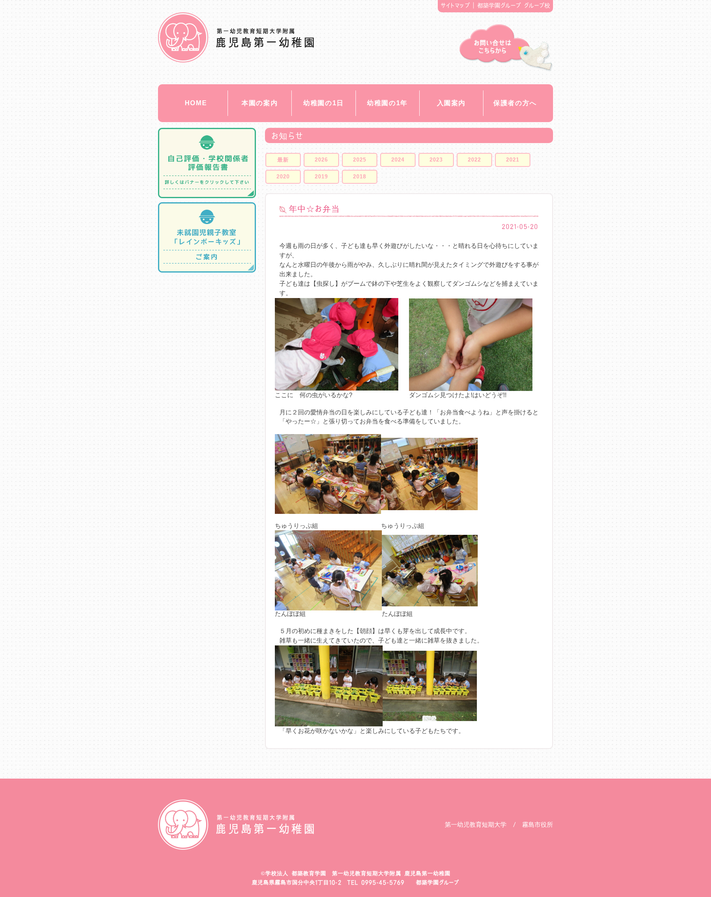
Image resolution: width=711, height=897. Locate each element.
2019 (321, 176)
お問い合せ (506, 48)
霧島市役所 (537, 824)
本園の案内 (260, 102)
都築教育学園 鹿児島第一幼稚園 (236, 37)
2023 (436, 160)
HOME (196, 102)
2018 (359, 176)
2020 (283, 176)
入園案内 (451, 102)
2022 (474, 160)
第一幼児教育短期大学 (476, 824)
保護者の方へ (515, 102)
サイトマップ (455, 5)
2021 (512, 160)
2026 (321, 160)
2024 (397, 160)
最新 (283, 160)
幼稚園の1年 (387, 102)
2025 (359, 160)
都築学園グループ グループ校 (514, 5)
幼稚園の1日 (323, 102)
